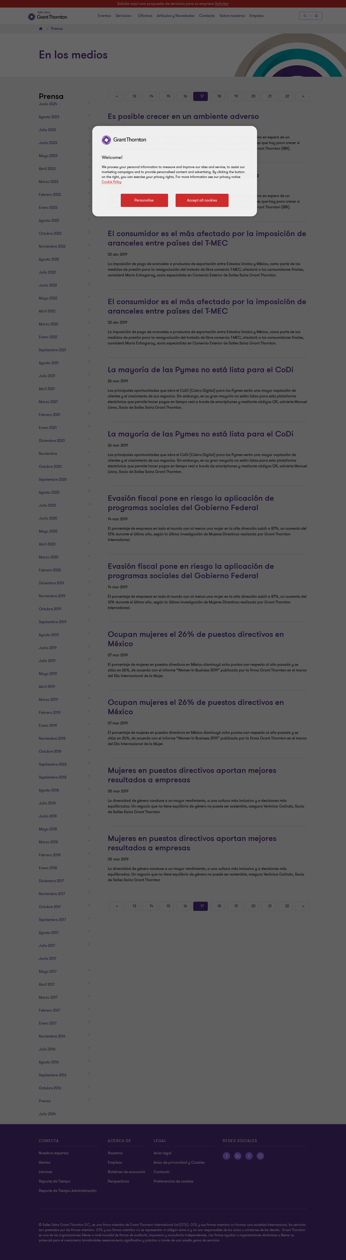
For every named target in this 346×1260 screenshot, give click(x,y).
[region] (174, 171)
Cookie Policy (111, 182)
